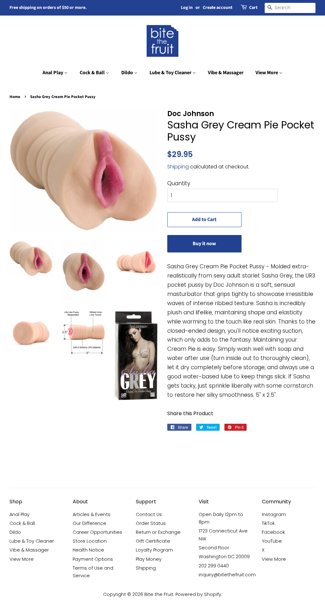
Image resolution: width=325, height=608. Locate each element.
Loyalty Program (154, 550)
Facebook (273, 532)
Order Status (151, 523)
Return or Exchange (158, 532)
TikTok (268, 523)
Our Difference (89, 523)
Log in (187, 7)
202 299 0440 (214, 566)
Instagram (274, 514)
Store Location (90, 541)
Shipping (178, 166)
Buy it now (204, 243)
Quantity (178, 183)
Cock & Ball (93, 72)
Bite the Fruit (158, 594)
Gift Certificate (153, 541)
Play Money (149, 559)
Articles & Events (91, 514)
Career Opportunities (97, 532)
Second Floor (214, 548)
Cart (253, 7)
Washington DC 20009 (224, 556)
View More (267, 72)
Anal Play (53, 72)
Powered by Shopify (198, 594)
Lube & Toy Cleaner (170, 72)
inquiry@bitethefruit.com (227, 575)
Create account (217, 7)
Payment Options (93, 559)
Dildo (127, 72)
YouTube (272, 541)
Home (15, 97)
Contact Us (149, 514)
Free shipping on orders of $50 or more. (48, 7)
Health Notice (88, 550)
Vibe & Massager (225, 72)
